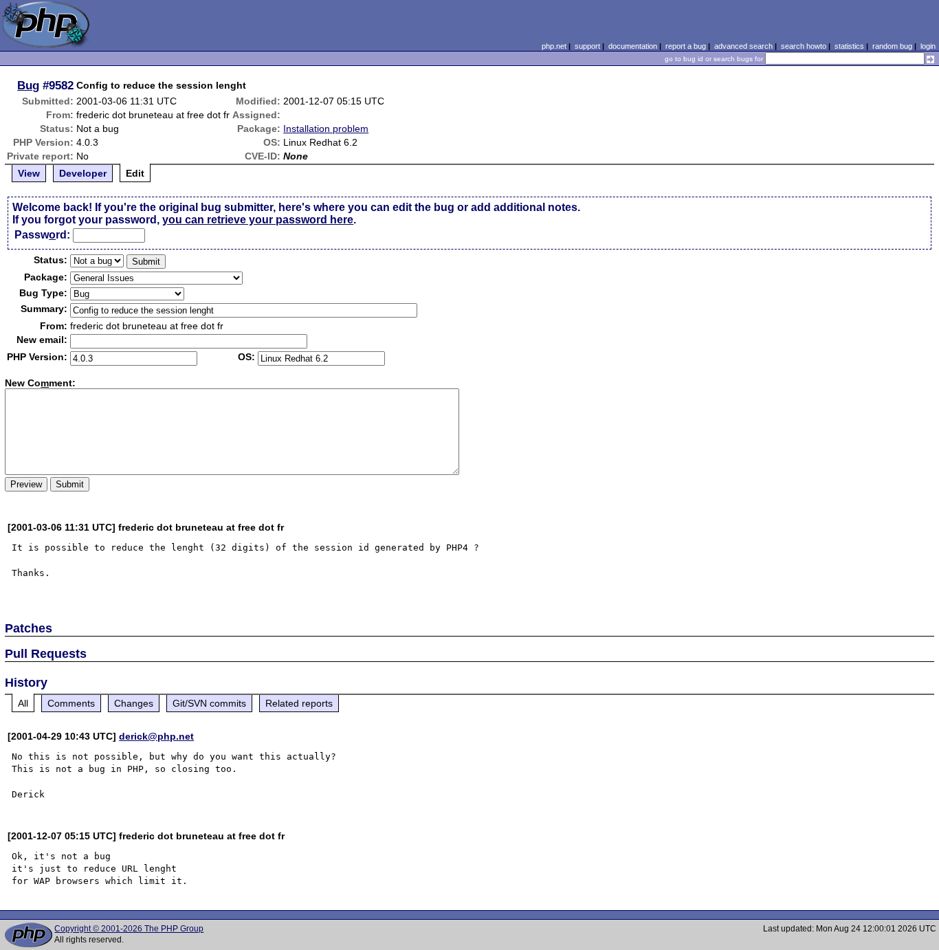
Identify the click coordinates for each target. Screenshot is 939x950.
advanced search (743, 46)
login (928, 46)
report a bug (685, 46)
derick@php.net (156, 736)
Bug (28, 85)
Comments (71, 703)
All (23, 703)
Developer (83, 173)
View (29, 173)
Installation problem (325, 128)
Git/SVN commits (209, 703)
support (587, 46)
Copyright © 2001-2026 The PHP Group (128, 929)
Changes (133, 703)
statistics (849, 46)
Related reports (299, 703)
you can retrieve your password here (257, 219)
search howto (803, 46)
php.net (554, 46)
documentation (632, 46)
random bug (892, 46)
